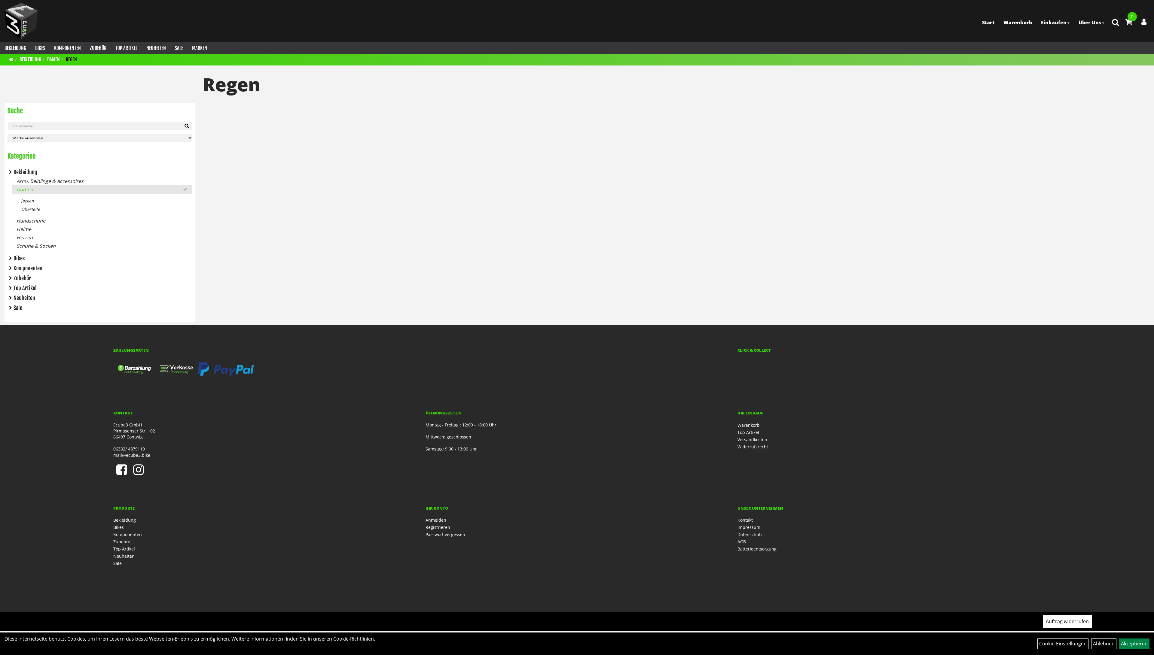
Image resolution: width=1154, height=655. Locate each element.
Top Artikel (126, 48)
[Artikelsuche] (1115, 23)
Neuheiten (156, 48)
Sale (179, 48)
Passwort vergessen (445, 534)
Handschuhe (31, 220)
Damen (53, 59)
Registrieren (438, 527)
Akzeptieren (1134, 643)
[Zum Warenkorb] (1128, 23)
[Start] (11, 59)
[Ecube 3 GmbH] (21, 21)
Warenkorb (1017, 22)
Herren (25, 237)
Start (988, 22)
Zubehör (98, 48)
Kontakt (745, 520)
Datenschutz (750, 534)
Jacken (27, 201)
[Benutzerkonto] (1143, 21)
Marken (199, 48)
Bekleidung (15, 48)
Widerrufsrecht (752, 447)
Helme (24, 229)
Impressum (748, 527)
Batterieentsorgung (757, 549)
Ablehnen (1104, 643)
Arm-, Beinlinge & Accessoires (50, 181)
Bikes (40, 48)
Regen (71, 59)
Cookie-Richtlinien (353, 638)
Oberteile (30, 209)
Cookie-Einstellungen (1063, 643)
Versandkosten (752, 439)
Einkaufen (1054, 22)
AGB (741, 541)
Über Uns (1090, 22)
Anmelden (436, 520)
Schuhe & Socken (36, 246)
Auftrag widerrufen (1067, 621)
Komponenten (67, 48)
